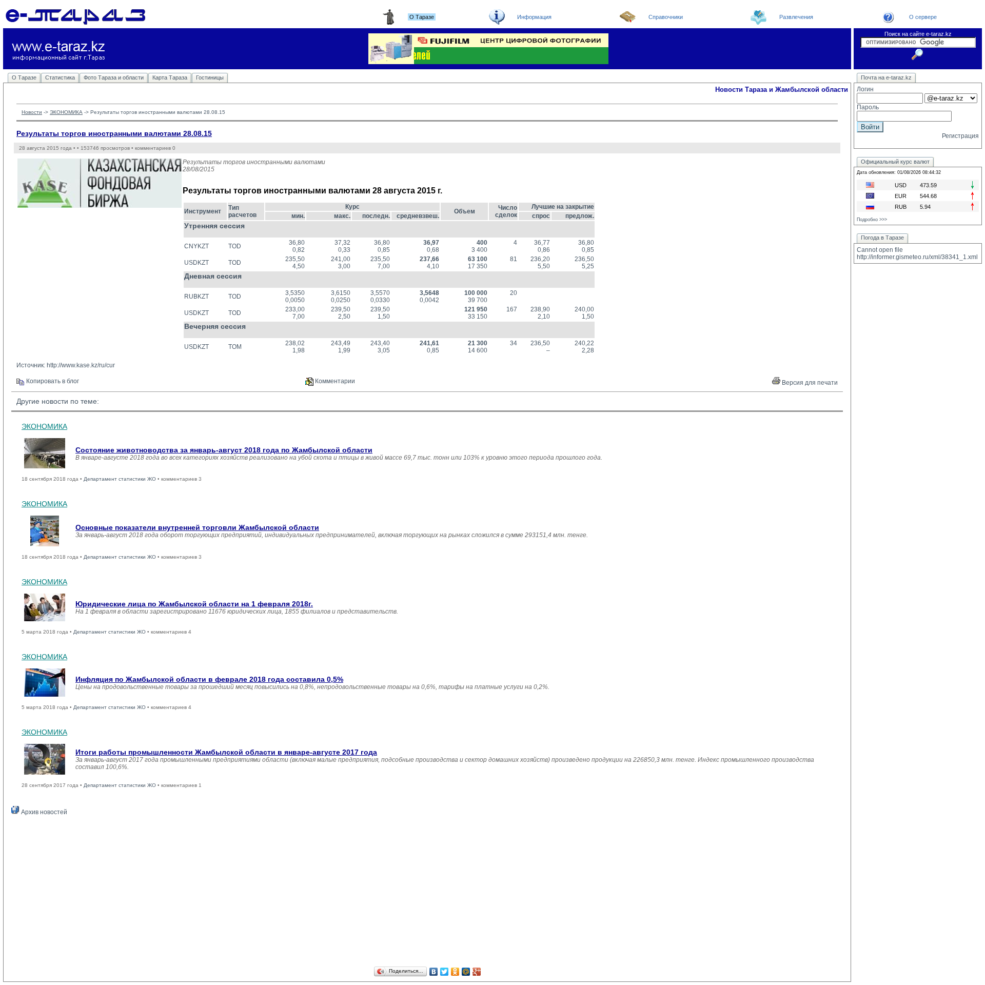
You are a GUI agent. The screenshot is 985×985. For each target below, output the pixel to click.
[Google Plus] (476, 971)
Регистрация (960, 136)
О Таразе (24, 77)
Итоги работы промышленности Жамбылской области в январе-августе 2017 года (226, 752)
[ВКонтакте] (433, 971)
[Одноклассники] (455, 971)
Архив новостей (43, 812)
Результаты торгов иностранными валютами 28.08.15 (114, 133)
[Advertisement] (427, 892)
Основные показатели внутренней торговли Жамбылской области (197, 527)
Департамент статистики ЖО (120, 479)
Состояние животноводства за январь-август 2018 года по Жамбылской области (223, 450)
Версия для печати (809, 382)
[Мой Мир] (466, 971)
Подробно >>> (872, 219)
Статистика (60, 77)
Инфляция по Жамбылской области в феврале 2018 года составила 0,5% (209, 679)
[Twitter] (444, 971)
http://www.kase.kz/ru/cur (81, 365)
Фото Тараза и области (114, 77)
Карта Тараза (169, 77)
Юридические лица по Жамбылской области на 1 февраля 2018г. (194, 604)
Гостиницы (210, 77)
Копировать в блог (52, 381)
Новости (32, 112)
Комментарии (334, 381)
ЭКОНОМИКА (66, 112)
